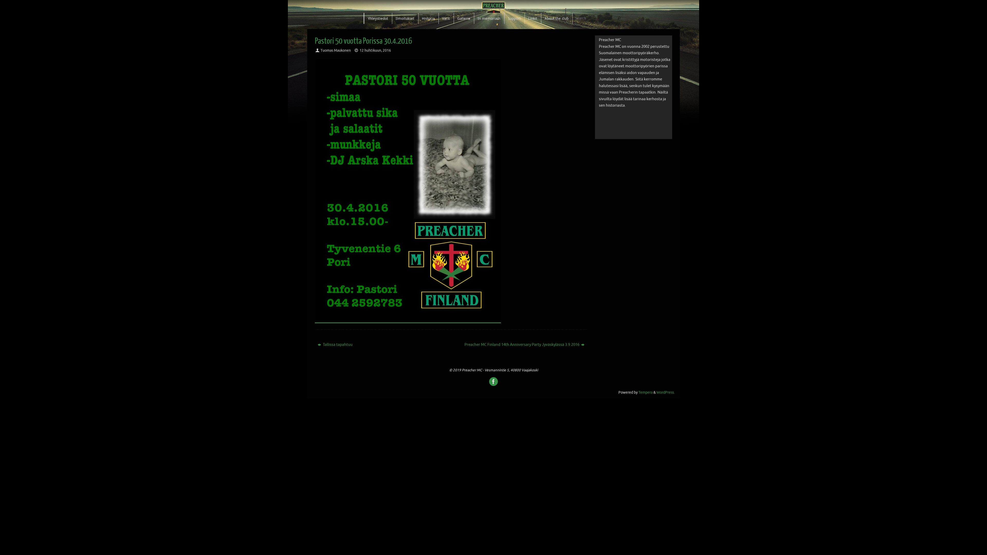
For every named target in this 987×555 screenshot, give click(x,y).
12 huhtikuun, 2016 (375, 50)
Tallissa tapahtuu (337, 344)
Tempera (645, 392)
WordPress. (665, 392)
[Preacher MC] (493, 381)
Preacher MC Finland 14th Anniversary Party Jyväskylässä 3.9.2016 (522, 344)
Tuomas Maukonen (336, 50)
